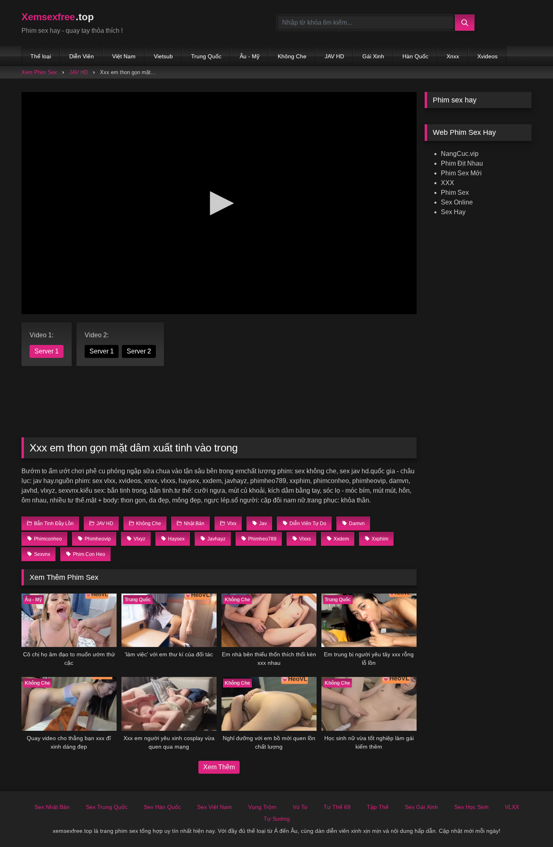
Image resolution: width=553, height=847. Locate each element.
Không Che (292, 56)
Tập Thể (378, 807)
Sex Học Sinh (471, 807)
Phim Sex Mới (461, 173)
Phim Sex (455, 192)
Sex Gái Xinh (421, 807)
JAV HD (334, 56)
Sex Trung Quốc (107, 807)
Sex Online (457, 202)
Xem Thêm (219, 767)
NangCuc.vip (460, 153)
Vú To (300, 807)
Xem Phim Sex (39, 72)
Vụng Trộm (262, 807)
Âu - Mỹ (249, 56)
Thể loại (40, 56)
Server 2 (139, 351)
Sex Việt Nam (214, 807)
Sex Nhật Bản (52, 807)
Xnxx (453, 56)
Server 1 (46, 351)
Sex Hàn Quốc (162, 807)
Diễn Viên (81, 56)
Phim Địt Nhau (462, 163)
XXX (447, 182)
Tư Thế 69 (337, 807)
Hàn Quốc (415, 56)
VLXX (512, 807)
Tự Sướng (277, 818)
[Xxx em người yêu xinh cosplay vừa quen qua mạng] (169, 703)
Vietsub (163, 56)
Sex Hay (453, 212)
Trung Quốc (206, 56)
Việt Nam (124, 56)
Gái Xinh (373, 56)
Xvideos (487, 56)
